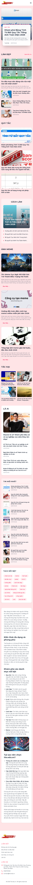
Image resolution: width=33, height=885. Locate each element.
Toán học (22, 589)
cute (14, 599)
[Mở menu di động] (31, 3)
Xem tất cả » (28, 54)
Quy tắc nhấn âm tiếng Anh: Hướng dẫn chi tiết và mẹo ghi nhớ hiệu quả (20, 536)
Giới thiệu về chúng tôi (7, 855)
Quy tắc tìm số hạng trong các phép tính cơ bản (20, 503)
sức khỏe (7, 592)
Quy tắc (7, 27)
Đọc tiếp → (6, 286)
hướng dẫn (8, 582)
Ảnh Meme (7, 249)
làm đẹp (23, 586)
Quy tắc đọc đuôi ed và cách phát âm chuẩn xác (19, 543)
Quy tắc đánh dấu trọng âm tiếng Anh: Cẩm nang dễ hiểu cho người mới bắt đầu (15, 170)
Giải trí (23, 579)
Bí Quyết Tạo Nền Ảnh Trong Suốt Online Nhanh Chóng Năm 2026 (20, 560)
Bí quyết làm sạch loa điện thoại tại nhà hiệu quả (19, 551)
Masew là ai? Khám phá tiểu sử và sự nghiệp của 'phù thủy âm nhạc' (16, 437)
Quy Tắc (6, 123)
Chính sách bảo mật (6, 852)
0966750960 (7, 871)
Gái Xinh (7, 599)
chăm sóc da (8, 576)
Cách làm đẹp (18, 582)
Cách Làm (16, 202)
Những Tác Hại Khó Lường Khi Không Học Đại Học (7, 384)
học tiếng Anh (9, 596)
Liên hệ (3, 857)
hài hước (24, 576)
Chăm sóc (14, 586)
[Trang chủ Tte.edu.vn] (7, 2)
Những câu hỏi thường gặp (8, 847)
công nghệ (19, 596)
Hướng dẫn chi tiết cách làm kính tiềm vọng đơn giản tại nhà (19, 528)
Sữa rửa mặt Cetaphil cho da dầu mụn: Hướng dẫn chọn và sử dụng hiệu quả (22, 93)
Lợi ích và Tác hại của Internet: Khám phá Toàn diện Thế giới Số (23, 384)
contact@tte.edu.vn (9, 873)
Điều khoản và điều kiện (7, 849)
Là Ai (6, 409)
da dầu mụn (8, 579)
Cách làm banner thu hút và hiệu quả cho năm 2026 (16, 221)
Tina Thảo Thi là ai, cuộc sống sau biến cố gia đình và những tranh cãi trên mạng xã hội (15, 462)
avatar (16, 579)
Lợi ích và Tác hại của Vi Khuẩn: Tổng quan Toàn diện (24, 400)
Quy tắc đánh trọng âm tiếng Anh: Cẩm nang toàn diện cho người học (20, 520)
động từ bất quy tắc (19, 592)
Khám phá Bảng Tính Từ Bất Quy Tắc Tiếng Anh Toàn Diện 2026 (20, 488)
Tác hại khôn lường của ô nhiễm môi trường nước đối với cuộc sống (8, 400)
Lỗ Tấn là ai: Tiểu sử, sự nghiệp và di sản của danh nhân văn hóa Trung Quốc (15, 446)
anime (6, 586)
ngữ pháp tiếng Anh (10, 589)
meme (17, 576)
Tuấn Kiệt (6, 43)
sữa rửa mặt (22, 599)
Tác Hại (5, 367)
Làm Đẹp (6, 54)
